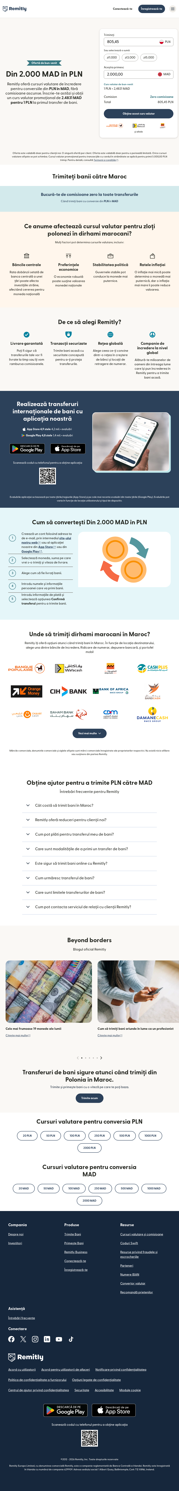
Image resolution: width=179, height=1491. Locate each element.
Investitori (15, 1243)
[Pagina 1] (82, 1058)
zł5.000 (148, 57)
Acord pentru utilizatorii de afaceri (65, 1369)
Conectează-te (122, 8)
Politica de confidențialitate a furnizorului (37, 1380)
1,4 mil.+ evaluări (50, 436)
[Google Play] (27, 448)
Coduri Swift (129, 1243)
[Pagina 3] (89, 1058)
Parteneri (126, 1265)
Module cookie (130, 1390)
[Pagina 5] (97, 1058)
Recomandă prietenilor (136, 1292)
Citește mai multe (18, 1035)
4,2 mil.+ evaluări (50, 430)
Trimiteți (109, 35)
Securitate (81, 1390)
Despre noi (15, 1234)
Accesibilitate (104, 1390)
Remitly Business (75, 1252)
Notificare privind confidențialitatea (120, 1369)
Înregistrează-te (151, 8)
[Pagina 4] (93, 1058)
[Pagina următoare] (101, 1058)
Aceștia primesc (114, 67)
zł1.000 (112, 57)
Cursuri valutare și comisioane (141, 1234)
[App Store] (67, 448)
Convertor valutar (132, 1283)
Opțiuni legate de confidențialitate (96, 1380)
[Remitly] (14, 9)
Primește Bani (74, 1243)
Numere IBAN (129, 1274)
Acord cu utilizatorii (22, 1369)
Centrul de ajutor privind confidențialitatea (38, 1390)
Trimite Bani (72, 1234)
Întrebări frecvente (21, 1318)
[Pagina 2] (86, 1058)
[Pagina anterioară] (78, 1058)
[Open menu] (172, 8)
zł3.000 (130, 57)
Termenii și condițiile (106, 160)
